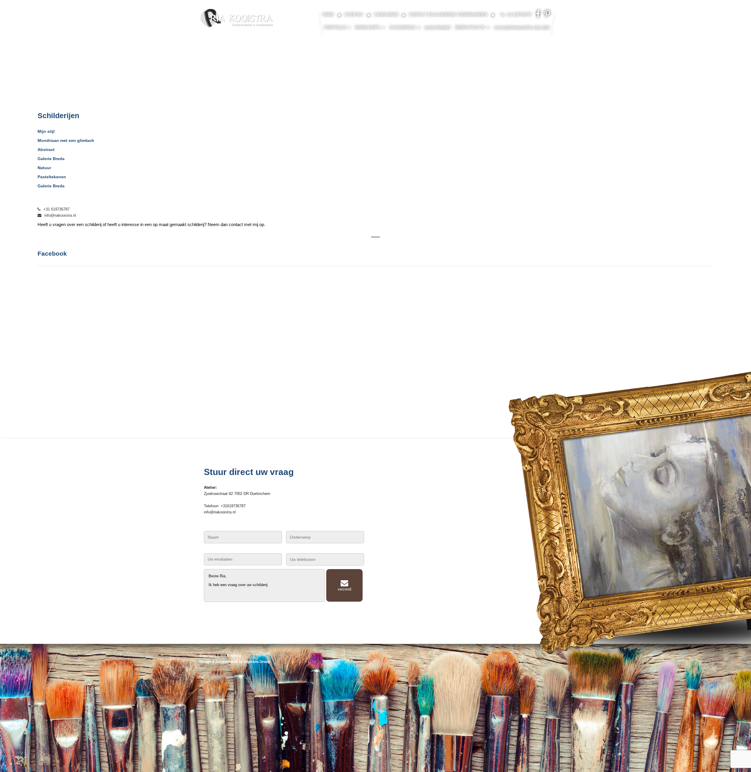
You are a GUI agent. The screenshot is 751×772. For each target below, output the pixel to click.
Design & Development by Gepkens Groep (234, 662)
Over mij (354, 14)
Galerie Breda (51, 158)
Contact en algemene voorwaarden (448, 14)
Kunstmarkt (438, 28)
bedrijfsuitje (470, 27)
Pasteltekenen (52, 176)
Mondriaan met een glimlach (66, 140)
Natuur (44, 167)
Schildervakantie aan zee (522, 28)
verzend (344, 589)
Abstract (46, 149)
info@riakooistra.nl (60, 215)
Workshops (367, 27)
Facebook (52, 253)
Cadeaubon (386, 14)
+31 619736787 (56, 209)
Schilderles (402, 27)
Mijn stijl (46, 131)
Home (328, 14)
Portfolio (335, 27)
